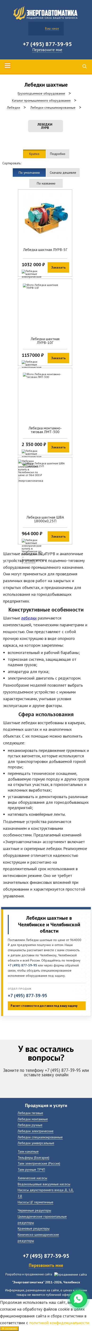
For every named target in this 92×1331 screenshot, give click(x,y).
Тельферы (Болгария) (33, 1157)
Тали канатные (28, 1151)
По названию (46, 183)
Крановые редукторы (34, 1228)
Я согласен (9, 1328)
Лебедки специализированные (40, 1137)
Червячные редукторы (34, 1210)
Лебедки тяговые (30, 1113)
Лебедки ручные (30, 1125)
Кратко (34, 153)
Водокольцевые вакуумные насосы (44, 1184)
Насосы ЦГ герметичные (35, 1202)
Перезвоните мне (47, 49)
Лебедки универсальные (36, 1143)
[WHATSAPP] (79, 1299)
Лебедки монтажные (33, 1119)
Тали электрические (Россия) (39, 1163)
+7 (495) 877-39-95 (27, 996)
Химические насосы (32, 1178)
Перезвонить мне (46, 1265)
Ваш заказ (52, 29)
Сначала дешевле (63, 172)
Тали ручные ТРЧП (31, 1169)
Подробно (57, 153)
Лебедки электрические (36, 1131)
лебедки (29, 618)
